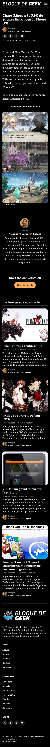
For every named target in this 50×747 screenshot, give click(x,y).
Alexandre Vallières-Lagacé (19, 31)
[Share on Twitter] (4, 36)
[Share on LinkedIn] (22, 36)
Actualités (7, 686)
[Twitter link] (4, 722)
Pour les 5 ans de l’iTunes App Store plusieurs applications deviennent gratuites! (22, 565)
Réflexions (7, 708)
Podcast (6, 703)
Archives (6, 654)
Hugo (14, 739)
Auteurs (6, 658)
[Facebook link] (10, 722)
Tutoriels (6, 699)
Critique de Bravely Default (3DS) (21, 417)
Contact (6, 663)
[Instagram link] (16, 722)
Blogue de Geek (20, 736)
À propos (6, 667)
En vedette (7, 682)
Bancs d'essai (8, 690)
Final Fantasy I (23, 52)
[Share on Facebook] (10, 36)
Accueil (5, 650)
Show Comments (25, 285)
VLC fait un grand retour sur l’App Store (22, 490)
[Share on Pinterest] (16, 36)
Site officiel (9, 204)
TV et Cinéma (8, 695)
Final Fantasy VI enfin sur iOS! (23, 346)
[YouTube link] (22, 722)
